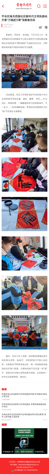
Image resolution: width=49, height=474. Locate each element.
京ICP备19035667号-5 (24, 467)
